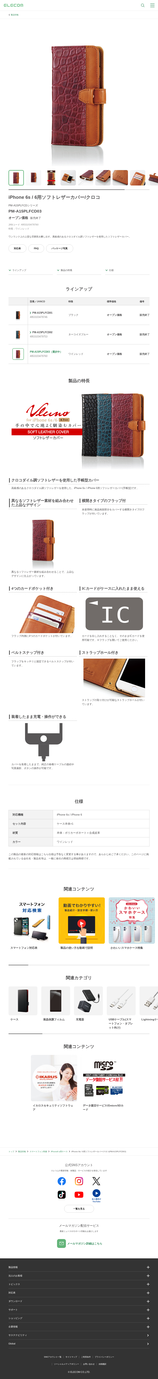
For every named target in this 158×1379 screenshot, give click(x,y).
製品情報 (14, 15)
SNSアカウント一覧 (52, 1357)
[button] (79, 1284)
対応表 (17, 248)
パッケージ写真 (59, 248)
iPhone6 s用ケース (59, 1151)
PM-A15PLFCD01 (42, 312)
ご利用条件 (86, 1357)
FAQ (36, 248)
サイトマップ (71, 1357)
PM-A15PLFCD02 (42, 332)
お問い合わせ (89, 1364)
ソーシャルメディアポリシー (66, 1364)
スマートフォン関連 (38, 1151)
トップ (11, 1151)
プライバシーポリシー (104, 1357)
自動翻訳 (102, 1364)
